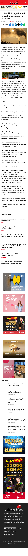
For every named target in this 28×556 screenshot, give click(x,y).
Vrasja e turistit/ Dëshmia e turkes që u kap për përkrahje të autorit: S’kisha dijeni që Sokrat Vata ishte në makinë (14, 246)
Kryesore (12, 21)
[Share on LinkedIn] (16, 24)
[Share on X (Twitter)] (13, 24)
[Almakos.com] (14, 2)
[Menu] (2, 2)
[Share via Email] (18, 24)
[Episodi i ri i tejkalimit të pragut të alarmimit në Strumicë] (14, 36)
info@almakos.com (11, 533)
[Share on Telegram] (21, 24)
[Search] (26, 2)
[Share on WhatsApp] (24, 24)
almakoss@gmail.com (9, 534)
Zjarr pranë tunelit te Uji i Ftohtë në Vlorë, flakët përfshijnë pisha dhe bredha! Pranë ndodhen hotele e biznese (12, 236)
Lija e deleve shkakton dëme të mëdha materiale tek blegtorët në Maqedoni (11, 262)
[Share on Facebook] (10, 24)
